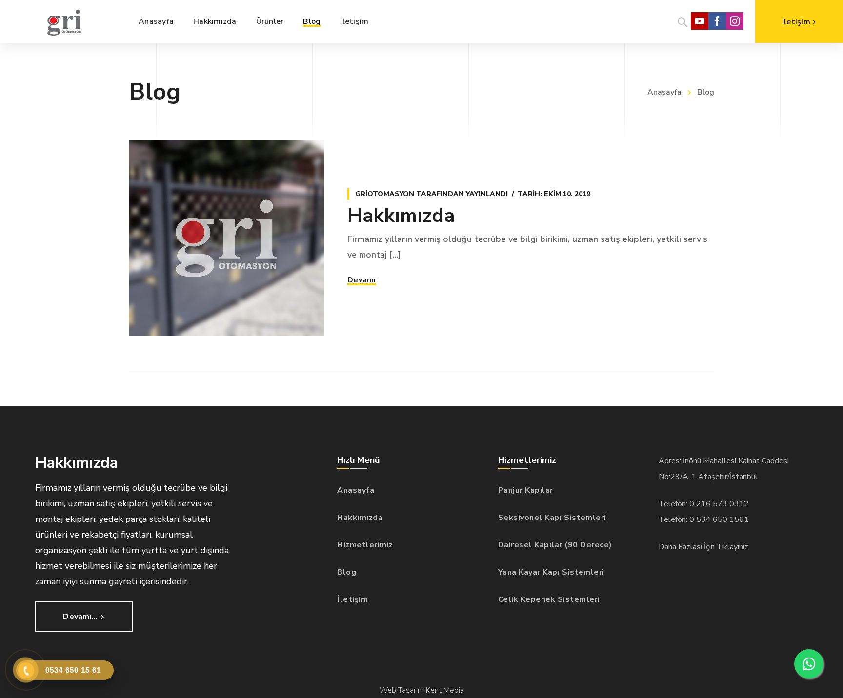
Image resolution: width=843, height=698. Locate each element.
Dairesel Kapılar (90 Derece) (555, 544)
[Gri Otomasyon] (64, 21)
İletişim (352, 599)
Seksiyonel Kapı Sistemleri (552, 517)
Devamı (361, 280)
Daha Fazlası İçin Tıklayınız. (704, 546)
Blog (346, 572)
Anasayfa (664, 92)
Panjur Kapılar (525, 490)
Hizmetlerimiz (365, 544)
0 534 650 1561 (719, 519)
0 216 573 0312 (719, 504)
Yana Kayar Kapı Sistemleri (551, 572)
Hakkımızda (401, 215)
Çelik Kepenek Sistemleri (549, 599)
